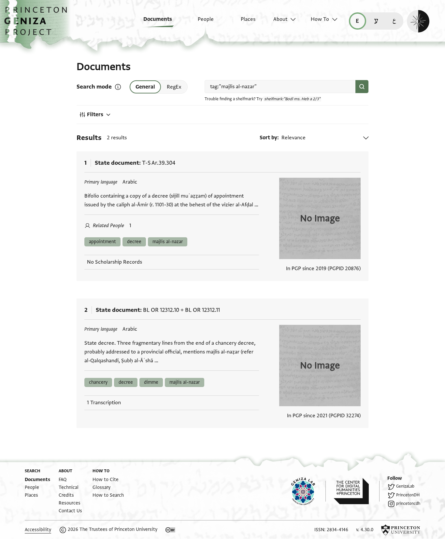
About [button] (280, 19)
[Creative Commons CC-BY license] (170, 529)
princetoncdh (408, 503)
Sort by (268, 137)
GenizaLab (405, 486)
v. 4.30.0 (364, 530)
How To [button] (320, 19)
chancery (98, 382)
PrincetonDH (408, 495)
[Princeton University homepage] (400, 529)
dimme (151, 382)
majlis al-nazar (167, 242)
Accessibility (38, 530)
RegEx (174, 87)
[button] (38, 24)
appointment (102, 242)
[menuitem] (153, 22)
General (145, 87)
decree (134, 242)
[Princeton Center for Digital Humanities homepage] (357, 491)
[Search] (361, 86)
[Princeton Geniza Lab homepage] (308, 491)
